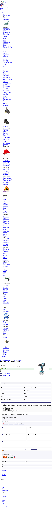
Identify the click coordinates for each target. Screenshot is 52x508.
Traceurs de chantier (5, 94)
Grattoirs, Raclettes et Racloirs (7, 50)
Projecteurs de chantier (6, 265)
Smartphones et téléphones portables (7, 79)
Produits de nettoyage (6, 302)
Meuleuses (4, 323)
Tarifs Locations (4, 356)
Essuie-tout (4, 297)
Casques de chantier (5, 130)
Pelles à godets (5, 290)
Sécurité (3, 115)
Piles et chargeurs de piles (6, 264)
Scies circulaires (5, 209)
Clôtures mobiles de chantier (6, 161)
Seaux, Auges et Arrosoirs (6, 33)
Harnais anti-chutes (5, 129)
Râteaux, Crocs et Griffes (6, 54)
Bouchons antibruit (5, 126)
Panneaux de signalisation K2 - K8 (7, 179)
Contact (3, 493)
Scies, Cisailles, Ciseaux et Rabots (7, 62)
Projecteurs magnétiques (6, 173)
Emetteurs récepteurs (5, 78)
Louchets (4, 41)
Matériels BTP (10, 360)
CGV (2, 488)
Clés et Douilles (5, 64)
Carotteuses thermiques (6, 249)
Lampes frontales (5, 263)
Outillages (3, 12)
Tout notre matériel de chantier (4, 360)
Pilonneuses (4, 253)
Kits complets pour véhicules (6, 168)
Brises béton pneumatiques (6, 239)
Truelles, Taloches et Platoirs (6, 34)
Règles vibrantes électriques (6, 230)
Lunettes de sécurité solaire (6, 139)
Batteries (4, 81)
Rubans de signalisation (6, 165)
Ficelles (4, 102)
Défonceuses (4, 203)
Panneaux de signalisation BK (7, 178)
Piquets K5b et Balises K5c (6, 164)
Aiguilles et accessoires (6, 14)
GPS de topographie (5, 84)
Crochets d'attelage (5, 285)
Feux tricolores (5, 337)
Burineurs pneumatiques (6, 240)
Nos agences (1, 8)
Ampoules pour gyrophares (6, 170)
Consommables (5, 270)
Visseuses (4, 235)
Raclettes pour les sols (6, 19)
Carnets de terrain (5, 82)
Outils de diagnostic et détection (7, 99)
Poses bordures (5, 291)
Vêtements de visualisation (6, 143)
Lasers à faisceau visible (6, 348)
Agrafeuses (4, 196)
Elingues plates (5, 287)
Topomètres (4, 100)
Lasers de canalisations (6, 85)
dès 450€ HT (3, 472)
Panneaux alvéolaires (5, 184)
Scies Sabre (4, 210)
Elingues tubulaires (5, 288)
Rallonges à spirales (5, 266)
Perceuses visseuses (5, 324)
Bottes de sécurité (5, 134)
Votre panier (1, 10)
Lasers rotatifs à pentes (6, 350)
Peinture (4, 301)
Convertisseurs (5, 262)
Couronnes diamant (5, 328)
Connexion (3, 487)
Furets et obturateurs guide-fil (6, 15)
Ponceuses (4, 208)
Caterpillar (4, 135)
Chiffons (4, 295)
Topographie (3, 500)
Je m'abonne (2, 479)
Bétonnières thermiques (6, 248)
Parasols (4, 73)
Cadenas (4, 55)
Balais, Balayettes (5, 294)
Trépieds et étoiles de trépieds (6, 77)
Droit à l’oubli (3, 489)
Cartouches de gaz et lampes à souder (7, 46)
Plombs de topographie (6, 74)
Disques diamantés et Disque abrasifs (7, 61)
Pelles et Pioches (5, 53)
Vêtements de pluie (5, 142)
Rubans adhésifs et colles (6, 303)
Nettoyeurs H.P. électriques (6, 223)
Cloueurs (4, 201)
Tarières (4, 44)
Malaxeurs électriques (6, 221)
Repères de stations (5, 105)
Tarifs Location (5, 354)
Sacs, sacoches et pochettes (6, 76)
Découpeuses (5, 329)
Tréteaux (4, 275)
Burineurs (4, 218)
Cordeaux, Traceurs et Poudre (7, 92)
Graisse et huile (5, 298)
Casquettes (4, 131)
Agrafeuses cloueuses (6, 59)
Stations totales (5, 89)
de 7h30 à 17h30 (4, 475)
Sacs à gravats (5, 274)
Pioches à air (4, 243)
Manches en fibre (5, 36)
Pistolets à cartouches (5, 244)
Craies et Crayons (5, 93)
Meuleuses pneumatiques (6, 241)
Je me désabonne (3, 480)
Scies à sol (4, 333)
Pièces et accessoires (5, 252)
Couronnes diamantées (6, 60)
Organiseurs (4, 57)
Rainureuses (4, 229)
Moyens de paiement (4, 496)
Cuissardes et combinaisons (6, 137)
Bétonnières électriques (6, 217)
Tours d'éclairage (5, 211)
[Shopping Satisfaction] (3, 1)
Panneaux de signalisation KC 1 (7, 180)
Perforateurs (4, 225)
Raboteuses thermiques (6, 255)
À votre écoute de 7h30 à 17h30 (6, 375)
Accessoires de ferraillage (6, 28)
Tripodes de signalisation (6, 182)
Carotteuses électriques (6, 219)
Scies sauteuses (5, 233)
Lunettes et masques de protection (7, 138)
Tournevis (4, 66)
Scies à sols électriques (6, 231)
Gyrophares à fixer (5, 171)
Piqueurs (4, 226)
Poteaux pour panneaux (6, 181)
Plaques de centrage (5, 104)
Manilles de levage (5, 289)
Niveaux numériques (5, 87)
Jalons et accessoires (5, 71)
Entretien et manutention (5, 260)
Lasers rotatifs (5, 349)
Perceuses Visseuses (5, 206)
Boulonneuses (5, 199)
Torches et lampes (5, 267)
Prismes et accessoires (6, 75)
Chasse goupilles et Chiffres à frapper (7, 47)
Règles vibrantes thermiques (6, 256)
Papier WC (4, 300)
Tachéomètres (5, 352)
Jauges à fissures (5, 103)
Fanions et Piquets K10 (6, 162)
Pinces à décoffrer (5, 31)
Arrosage (4, 38)
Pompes (4, 207)
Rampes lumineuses (5, 174)
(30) (5, 2)
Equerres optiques (5, 70)
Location (3, 503)
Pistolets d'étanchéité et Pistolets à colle (8, 48)
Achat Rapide (3, 357)
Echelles (4, 273)
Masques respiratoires (6, 145)
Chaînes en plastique (5, 160)
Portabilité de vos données (5, 490)
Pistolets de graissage (5, 245)
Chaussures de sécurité (6, 136)
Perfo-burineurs (5, 224)
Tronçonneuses (5, 212)
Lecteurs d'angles (5, 97)
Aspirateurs (4, 197)
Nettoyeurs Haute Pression (6, 42)
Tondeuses (4, 45)
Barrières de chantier (5, 159)
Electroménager (5, 271)
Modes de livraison (4, 495)
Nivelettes (4, 72)
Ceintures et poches (5, 56)
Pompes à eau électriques (6, 227)
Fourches (4, 40)
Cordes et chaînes (5, 284)
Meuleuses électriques (6, 222)
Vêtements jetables (5, 144)
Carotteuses (4, 200)
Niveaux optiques (5, 88)
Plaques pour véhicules (6, 169)
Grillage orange (5, 163)
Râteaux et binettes (5, 43)
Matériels (3, 502)
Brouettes (4, 272)
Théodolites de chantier (6, 90)
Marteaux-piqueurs (5, 204)
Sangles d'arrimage (5, 292)
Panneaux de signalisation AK (7, 177)
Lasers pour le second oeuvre (6, 86)
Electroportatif (14, 360)
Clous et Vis (4, 30)
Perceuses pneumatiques (6, 242)
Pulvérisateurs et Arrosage (6, 32)
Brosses (4, 17)
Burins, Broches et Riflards (6, 29)
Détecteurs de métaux (6, 310)
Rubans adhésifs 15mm (6, 106)
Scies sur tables (5, 234)
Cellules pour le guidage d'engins (7, 83)
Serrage (4, 63)
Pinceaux (4, 18)
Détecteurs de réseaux (6, 311)
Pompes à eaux (5, 254)
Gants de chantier (5, 133)
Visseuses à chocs (5, 236)
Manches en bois (5, 35)
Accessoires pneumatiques (6, 238)
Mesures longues (5, 98)
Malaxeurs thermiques (6, 251)
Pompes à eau (5, 332)
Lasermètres (4, 96)
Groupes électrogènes (6, 250)
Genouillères (4, 141)
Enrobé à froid (5, 296)
